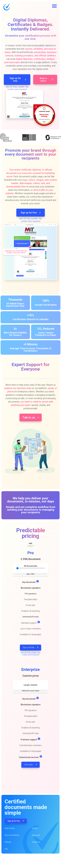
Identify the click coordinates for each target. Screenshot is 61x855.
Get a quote (28, 765)
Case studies (10, 828)
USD (30, 543)
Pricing (34, 828)
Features (8, 842)
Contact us (36, 842)
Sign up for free (15, 79)
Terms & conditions (12, 835)
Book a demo (43, 79)
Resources (36, 835)
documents (30, 566)
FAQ (6, 849)
